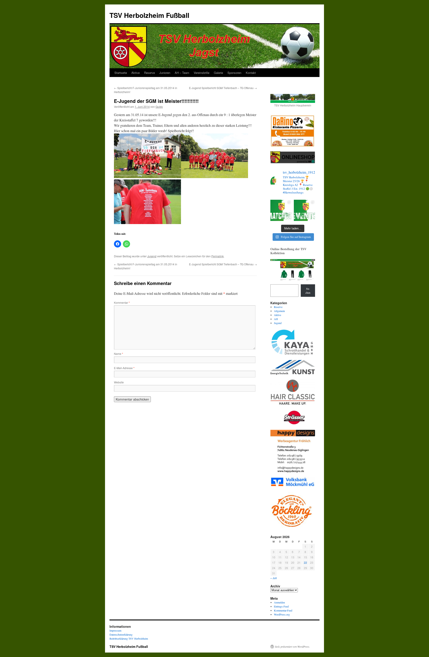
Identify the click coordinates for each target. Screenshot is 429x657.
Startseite (120, 73)
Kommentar (122, 302)
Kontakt (251, 73)
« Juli (273, 578)
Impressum (115, 630)
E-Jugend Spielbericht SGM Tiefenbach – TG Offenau (223, 88)
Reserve (149, 73)
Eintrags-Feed (281, 606)
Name (118, 354)
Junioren (164, 73)
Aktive (135, 73)
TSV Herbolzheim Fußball (149, 15)
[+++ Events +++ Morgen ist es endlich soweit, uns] (304, 210)
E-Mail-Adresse (124, 368)
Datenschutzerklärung (120, 634)
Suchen (307, 290)
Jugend (151, 256)
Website (119, 382)
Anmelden (279, 602)
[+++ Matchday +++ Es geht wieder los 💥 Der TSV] (281, 210)
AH (276, 319)
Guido (159, 106)
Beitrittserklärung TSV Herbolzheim (128, 638)
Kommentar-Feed (283, 610)
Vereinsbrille (201, 73)
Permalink (217, 256)
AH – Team (182, 73)
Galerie (218, 73)
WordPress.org (282, 614)
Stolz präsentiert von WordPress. (292, 646)
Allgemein (279, 311)
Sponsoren (234, 73)
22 (305, 562)
